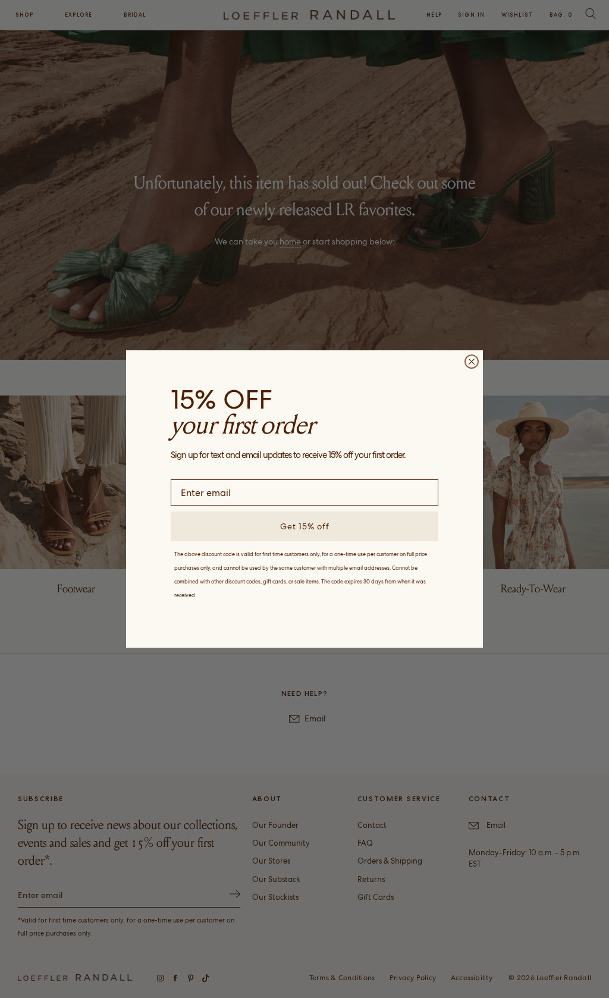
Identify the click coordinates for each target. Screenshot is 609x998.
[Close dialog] (471, 361)
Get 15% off (304, 526)
